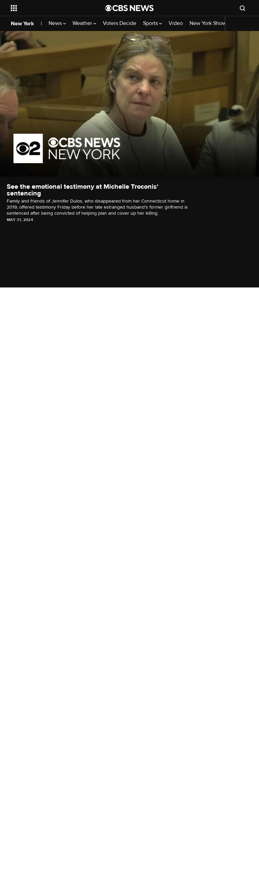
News (56, 23)
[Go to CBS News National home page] (129, 8)
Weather (83, 23)
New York (22, 23)
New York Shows (210, 23)
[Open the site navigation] (50, 8)
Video (176, 23)
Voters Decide (119, 23)
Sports (151, 23)
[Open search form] (242, 8)
